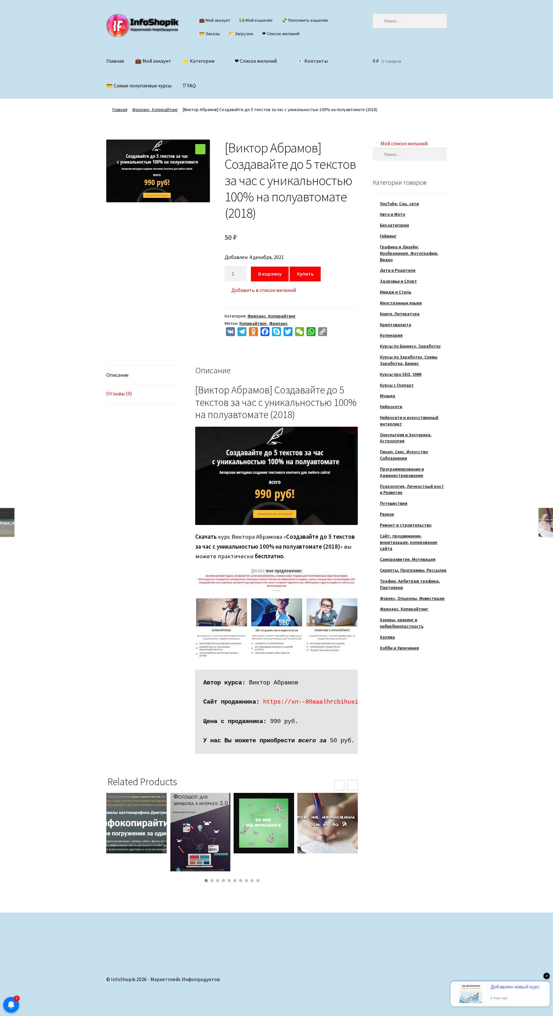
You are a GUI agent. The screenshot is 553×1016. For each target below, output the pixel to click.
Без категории (394, 225)
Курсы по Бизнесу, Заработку (410, 346)
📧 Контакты (312, 61)
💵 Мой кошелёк (256, 20)
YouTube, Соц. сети (399, 203)
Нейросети (391, 406)
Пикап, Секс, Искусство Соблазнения (404, 455)
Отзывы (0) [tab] (119, 393)
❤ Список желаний (281, 33)
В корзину (270, 273)
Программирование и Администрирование (402, 472)
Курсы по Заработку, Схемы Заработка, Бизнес (408, 360)
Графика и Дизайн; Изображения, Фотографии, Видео (409, 253)
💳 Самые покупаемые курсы (139, 85)
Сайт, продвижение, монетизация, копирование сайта (408, 542)
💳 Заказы (209, 33)
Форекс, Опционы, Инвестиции (412, 598)
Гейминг (388, 236)
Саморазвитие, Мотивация (408, 559)
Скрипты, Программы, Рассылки (413, 570)
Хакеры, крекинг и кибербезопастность (401, 623)
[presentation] (339, 785)
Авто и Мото (392, 214)
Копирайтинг (253, 323)
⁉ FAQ (189, 85)
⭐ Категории (198, 61)
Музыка (387, 396)
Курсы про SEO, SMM (400, 374)
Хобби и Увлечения (399, 648)
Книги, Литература (400, 314)
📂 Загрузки (240, 33)
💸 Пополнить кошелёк (305, 20)
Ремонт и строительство (405, 525)
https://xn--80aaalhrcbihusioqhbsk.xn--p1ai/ (338, 702)
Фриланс (278, 323)
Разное (387, 514)
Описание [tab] (117, 375)
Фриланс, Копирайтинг (155, 109)
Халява (387, 637)
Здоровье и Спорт (398, 281)
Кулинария (391, 335)
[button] (200, 149)
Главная (115, 61)
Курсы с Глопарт (397, 385)
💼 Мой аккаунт (214, 20)
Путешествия (393, 503)
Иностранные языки (401, 303)
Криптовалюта (395, 324)
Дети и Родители (397, 270)
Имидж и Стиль (395, 292)
